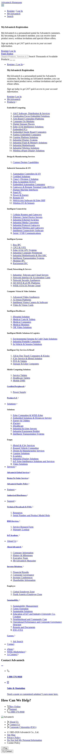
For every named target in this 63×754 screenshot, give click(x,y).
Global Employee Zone (24, 591)
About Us (11, 541)
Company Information (23, 552)
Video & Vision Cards (23, 305)
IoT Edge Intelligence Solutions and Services (34, 461)
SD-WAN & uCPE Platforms (26, 283)
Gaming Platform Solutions (25, 137)
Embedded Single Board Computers (29, 132)
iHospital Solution (21, 316)
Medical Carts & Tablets (24, 319)
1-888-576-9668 (16, 712)
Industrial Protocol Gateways (26, 225)
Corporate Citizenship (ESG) (23, 727)
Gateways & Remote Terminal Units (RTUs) (33, 187)
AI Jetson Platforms (22, 299)
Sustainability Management (25, 606)
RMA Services (13, 521)
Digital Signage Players (24, 124)
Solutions (11, 404)
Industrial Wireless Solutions (26, 148)
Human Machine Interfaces (25, 189)
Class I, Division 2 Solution (25, 179)
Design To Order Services (17, 478)
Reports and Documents (24, 627)
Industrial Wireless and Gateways (28, 228)
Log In (19, 11)
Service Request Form (23, 527)
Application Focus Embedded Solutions (31, 116)
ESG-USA (18, 630)
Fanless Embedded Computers (27, 134)
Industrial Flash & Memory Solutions (30, 142)
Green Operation (20, 608)
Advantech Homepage (11, 2)
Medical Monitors (21, 324)
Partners (11, 489)
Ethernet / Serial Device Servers (27, 217)
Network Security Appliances (26, 280)
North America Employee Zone (27, 594)
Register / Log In (15, 64)
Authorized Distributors (17, 495)
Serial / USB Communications (27, 233)
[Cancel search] (14, 60)
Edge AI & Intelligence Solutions (28, 126)
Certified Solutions (21, 176)
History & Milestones (23, 555)
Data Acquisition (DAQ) (24, 182)
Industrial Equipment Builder (26, 431)
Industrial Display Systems (25, 140)
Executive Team (20, 558)
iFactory (17, 423)
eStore (10, 649)
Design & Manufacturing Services (28, 450)
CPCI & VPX (19, 247)
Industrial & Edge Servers (25, 428)
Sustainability (13, 600)
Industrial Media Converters (26, 222)
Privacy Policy (14, 737)
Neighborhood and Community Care (30, 619)
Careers (10, 636)
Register (11, 11)
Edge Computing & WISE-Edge (28, 415)
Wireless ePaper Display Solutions (29, 150)
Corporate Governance (23, 575)
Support (10, 501)
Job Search (18, 641)
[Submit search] (11, 60)
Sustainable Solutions (23, 611)
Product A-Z (12, 398)
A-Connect (12, 654)
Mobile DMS (19, 380)
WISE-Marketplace (16, 652)
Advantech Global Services (18, 472)
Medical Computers (22, 322)
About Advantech (14, 547)
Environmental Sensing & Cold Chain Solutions (35, 339)
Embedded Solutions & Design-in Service (32, 418)
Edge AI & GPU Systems (25, 250)
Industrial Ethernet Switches (26, 220)
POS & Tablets (20, 361)
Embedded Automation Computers (29, 184)
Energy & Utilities (21, 420)
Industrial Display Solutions (26, 458)
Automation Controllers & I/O (27, 174)
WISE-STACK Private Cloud (26, 285)
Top (5, 748)
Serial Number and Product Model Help (31, 515)
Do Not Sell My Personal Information (24, 740)
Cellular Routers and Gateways (27, 214)
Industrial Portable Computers (26, 341)
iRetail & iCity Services (24, 445)
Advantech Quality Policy (17, 484)
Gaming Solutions (21, 453)
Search (10, 16)
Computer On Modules (23, 121)
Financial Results (21, 572)
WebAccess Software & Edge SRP (29, 200)
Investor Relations (15, 566)
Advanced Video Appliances (26, 297)
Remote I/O (18, 197)
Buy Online (15, 706)
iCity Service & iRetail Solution (27, 358)
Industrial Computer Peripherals (27, 253)
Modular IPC (19, 261)
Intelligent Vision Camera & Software (30, 302)
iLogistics (17, 456)
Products (11, 102)
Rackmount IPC (20, 263)
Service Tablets (20, 375)
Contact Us (15, 724)
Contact (10, 644)
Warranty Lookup (21, 529)
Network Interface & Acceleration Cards (31, 277)
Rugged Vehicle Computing (26, 448)
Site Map (11, 735)
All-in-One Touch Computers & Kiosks (31, 356)
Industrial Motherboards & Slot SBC (30, 255)
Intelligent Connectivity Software (28, 230)
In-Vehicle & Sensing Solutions (27, 344)
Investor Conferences (23, 577)
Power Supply (19, 392)
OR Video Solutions (22, 327)
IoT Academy (13, 535)
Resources (17, 512)
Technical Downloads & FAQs (19, 507)
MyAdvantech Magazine (24, 560)
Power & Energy (21, 195)
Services (11, 466)
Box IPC (17, 245)
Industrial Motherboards (24, 145)
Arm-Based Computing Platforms (28, 118)
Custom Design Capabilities (26, 162)
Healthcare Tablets (21, 378)
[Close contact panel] (2, 666)
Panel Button (7, 53)
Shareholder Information (24, 580)
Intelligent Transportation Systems (28, 258)
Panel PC (17, 192)
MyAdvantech (13, 13)
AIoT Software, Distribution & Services (31, 113)
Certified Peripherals (15, 386)
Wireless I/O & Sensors (23, 203)
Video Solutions (20, 464)
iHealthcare (18, 426)
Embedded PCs (20, 129)
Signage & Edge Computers (26, 364)
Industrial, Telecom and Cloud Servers (30, 275)
